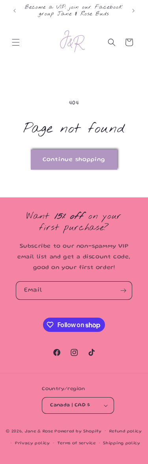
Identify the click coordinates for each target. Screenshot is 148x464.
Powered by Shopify (78, 431)
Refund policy (125, 432)
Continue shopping (74, 160)
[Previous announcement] (14, 10)
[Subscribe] (123, 290)
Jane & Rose (39, 431)
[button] (15, 42)
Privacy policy (32, 443)
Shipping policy (122, 443)
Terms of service (76, 443)
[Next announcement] (133, 10)
